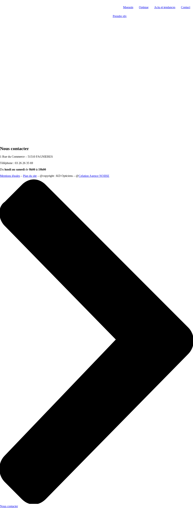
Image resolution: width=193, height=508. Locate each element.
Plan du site (30, 175)
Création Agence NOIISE (94, 175)
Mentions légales (10, 175)
